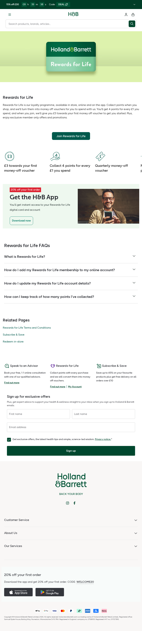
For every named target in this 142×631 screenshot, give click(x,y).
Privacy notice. (103, 439)
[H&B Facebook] (74, 503)
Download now (21, 220)
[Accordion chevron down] (134, 256)
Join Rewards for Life (71, 136)
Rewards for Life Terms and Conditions (27, 327)
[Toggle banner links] (134, 4)
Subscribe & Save (13, 334)
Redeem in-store (13, 341)
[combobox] (67, 23)
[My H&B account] (126, 14)
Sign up (71, 450)
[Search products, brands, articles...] (132, 23)
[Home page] (73, 14)
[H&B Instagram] (67, 503)
